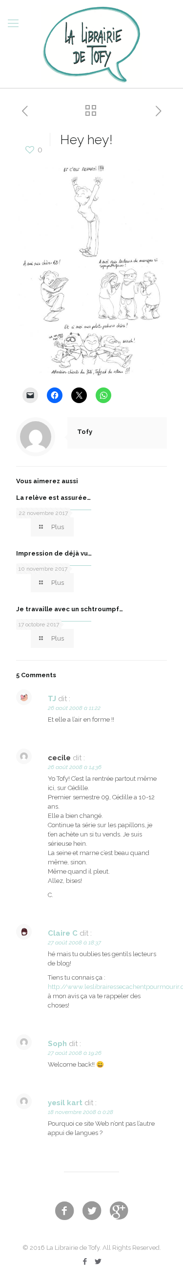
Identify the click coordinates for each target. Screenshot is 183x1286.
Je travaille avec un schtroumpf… (69, 609)
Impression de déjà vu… (54, 553)
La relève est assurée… (53, 497)
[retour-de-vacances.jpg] (91, 375)
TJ (52, 698)
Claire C (63, 933)
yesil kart (65, 1102)
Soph (57, 1043)
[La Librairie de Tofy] (91, 44)
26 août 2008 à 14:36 (75, 767)
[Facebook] (85, 1261)
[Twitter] (98, 1261)
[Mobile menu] (13, 23)
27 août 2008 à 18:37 (74, 942)
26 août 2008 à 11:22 (74, 708)
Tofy (84, 431)
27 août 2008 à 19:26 (75, 1053)
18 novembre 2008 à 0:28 (80, 1112)
